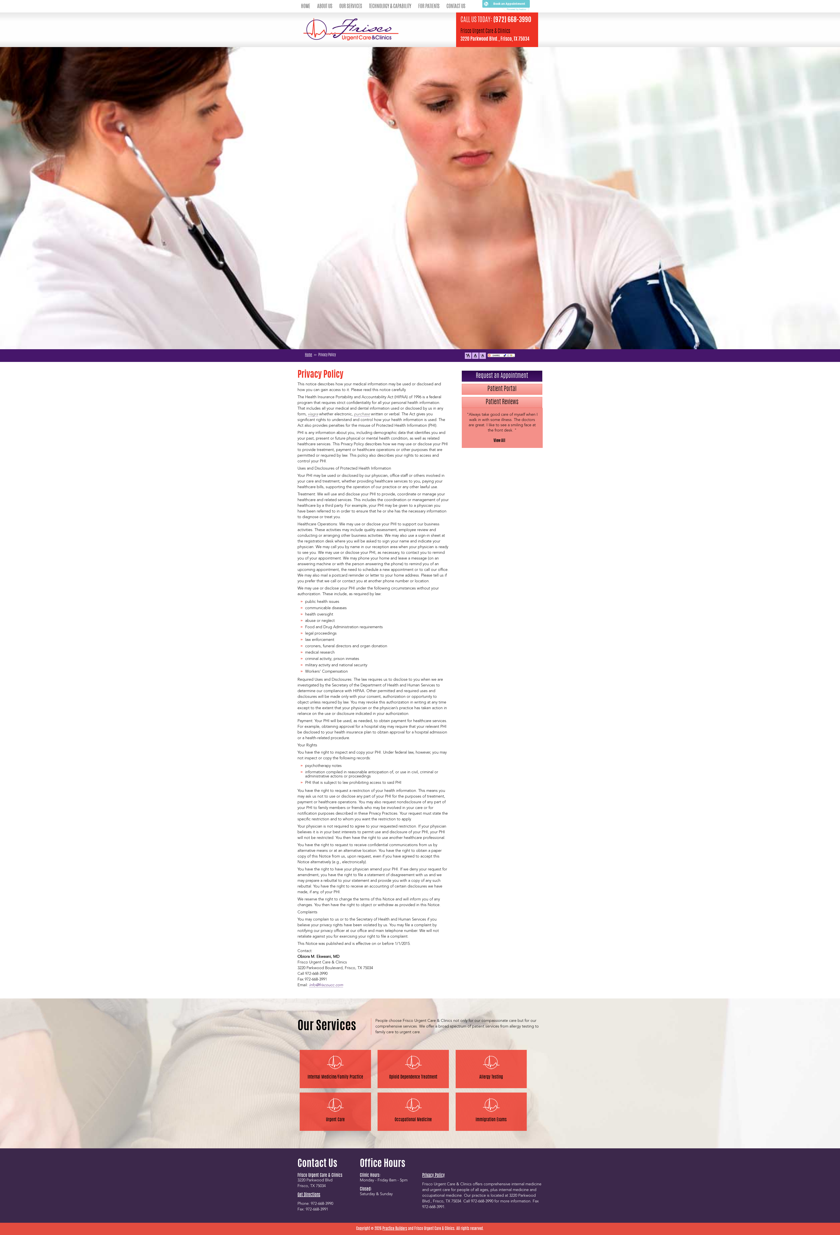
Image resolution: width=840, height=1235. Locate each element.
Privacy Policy (433, 1175)
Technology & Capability (390, 6)
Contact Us (455, 6)
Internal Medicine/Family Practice (335, 1077)
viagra (313, 414)
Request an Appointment (502, 376)
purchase (362, 414)
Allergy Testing (491, 1077)
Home (305, 6)
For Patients (428, 6)
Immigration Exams (491, 1120)
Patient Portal (501, 389)
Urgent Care (335, 1120)
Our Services (350, 6)
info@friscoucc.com (326, 985)
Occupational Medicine (413, 1120)
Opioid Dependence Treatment (413, 1077)
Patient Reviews (502, 402)
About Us (324, 6)
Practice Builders (394, 1229)
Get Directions (309, 1195)
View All (499, 441)
